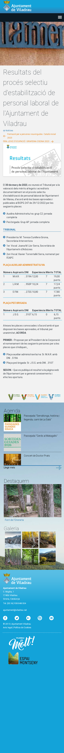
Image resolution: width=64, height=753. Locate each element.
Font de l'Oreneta (14, 520)
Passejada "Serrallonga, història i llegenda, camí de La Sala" (41, 417)
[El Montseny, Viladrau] (47, 564)
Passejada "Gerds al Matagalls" (41, 435)
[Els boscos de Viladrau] (30, 547)
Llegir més (9, 467)
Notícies (9, 130)
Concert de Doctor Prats (37, 455)
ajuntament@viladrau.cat (15, 610)
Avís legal (7, 627)
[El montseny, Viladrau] (13, 547)
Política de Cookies (22, 627)
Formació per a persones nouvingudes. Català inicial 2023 (31, 136)
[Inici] (17, 5)
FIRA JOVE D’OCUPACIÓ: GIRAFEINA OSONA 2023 (26, 141)
